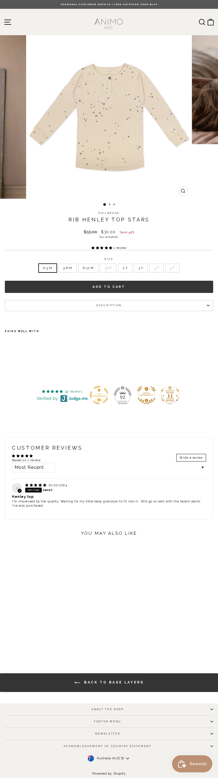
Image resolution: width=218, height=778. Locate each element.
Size (109, 259)
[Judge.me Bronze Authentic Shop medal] (146, 395)
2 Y (125, 268)
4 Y (156, 268)
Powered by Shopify (109, 773)
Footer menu (107, 721)
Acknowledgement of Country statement (107, 746)
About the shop (107, 709)
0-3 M (47, 268)
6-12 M (88, 268)
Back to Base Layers (113, 682)
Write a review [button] (191, 458)
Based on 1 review (26, 460)
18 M (108, 268)
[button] (102, 248)
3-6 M (67, 268)
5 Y (172, 268)
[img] (36, 485)
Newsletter (107, 733)
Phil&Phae (109, 213)
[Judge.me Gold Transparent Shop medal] (99, 395)
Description (109, 305)
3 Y (141, 268)
